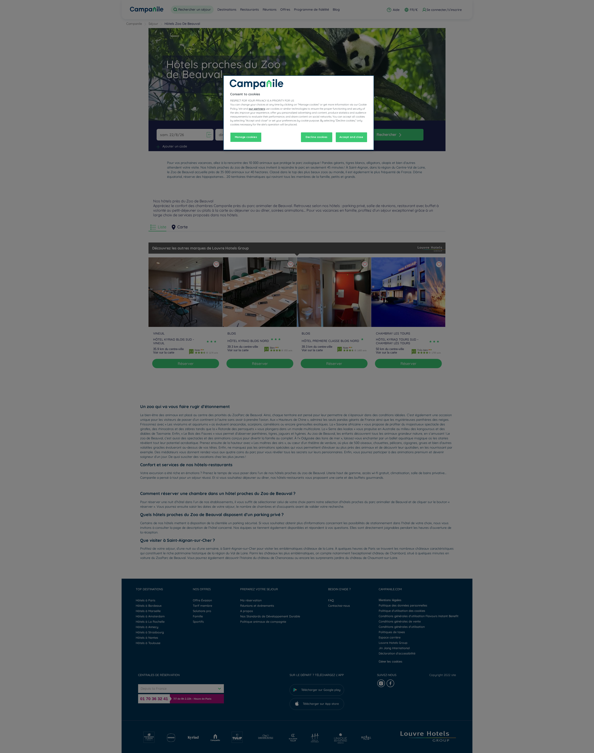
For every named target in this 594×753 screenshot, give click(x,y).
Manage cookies (246, 137)
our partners (257, 108)
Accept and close (351, 137)
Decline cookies (316, 137)
